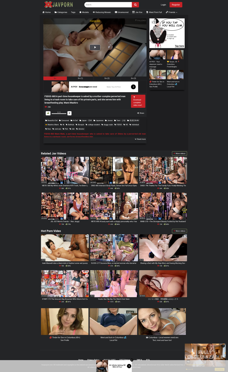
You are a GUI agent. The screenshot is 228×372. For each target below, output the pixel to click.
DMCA (139, 360)
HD (126, 125)
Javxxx (110, 120)
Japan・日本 (86, 120)
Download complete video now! (137, 102)
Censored (65, 120)
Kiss (49, 129)
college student (93, 125)
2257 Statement (126, 360)
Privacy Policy (93, 360)
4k (63, 125)
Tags (73, 12)
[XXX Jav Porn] (58, 5)
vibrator (81, 129)
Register (176, 4)
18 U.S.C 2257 (109, 360)
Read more (141, 139)
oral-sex (57, 129)
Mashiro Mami (53, 125)
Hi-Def (75, 120)
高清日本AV (134, 120)
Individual (135, 125)
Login (163, 4)
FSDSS (119, 125)
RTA (148, 360)
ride (73, 129)
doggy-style (108, 125)
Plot (66, 129)
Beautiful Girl (52, 120)
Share (141, 113)
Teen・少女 (121, 120)
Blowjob (80, 125)
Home (80, 360)
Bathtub (71, 125)
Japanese (99, 120)
